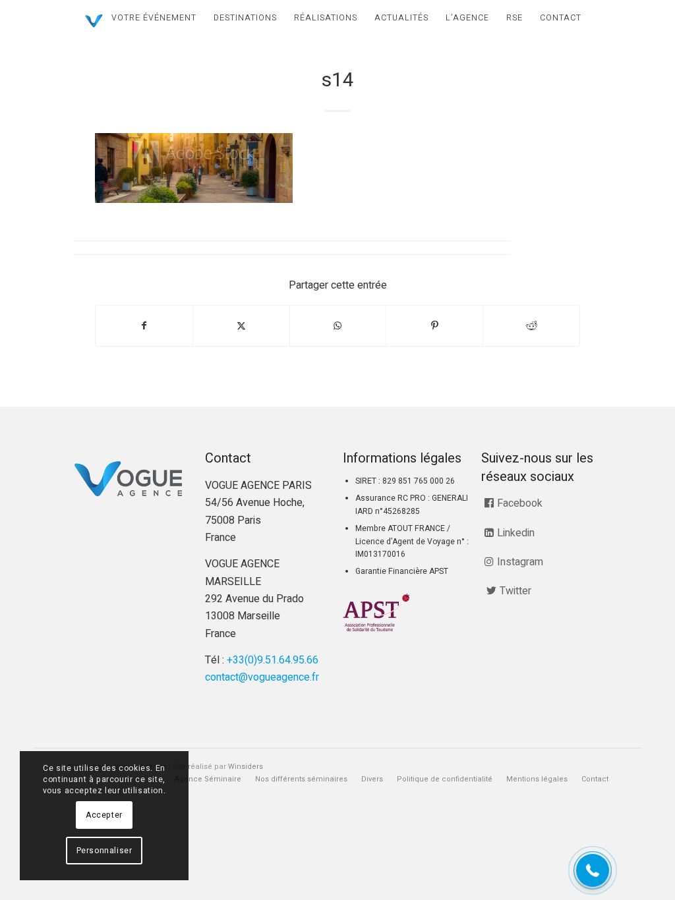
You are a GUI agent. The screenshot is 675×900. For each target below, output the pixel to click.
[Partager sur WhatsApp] (338, 326)
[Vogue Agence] (94, 21)
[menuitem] (154, 18)
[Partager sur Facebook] (144, 326)
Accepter (104, 815)
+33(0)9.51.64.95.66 (272, 660)
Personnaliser (104, 851)
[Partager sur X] (241, 326)
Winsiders (245, 766)
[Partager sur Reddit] (531, 326)
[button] (592, 870)
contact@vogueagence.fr (262, 677)
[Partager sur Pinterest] (434, 326)
